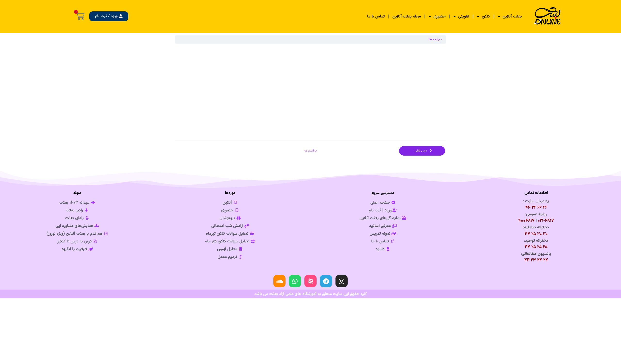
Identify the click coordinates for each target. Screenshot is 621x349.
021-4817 (546, 221)
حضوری (439, 16)
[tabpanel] (310, 92)
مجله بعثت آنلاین (406, 16)
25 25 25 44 (536, 247)
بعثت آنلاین (512, 16)
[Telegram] (326, 281)
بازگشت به (310, 151)
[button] (108, 16)
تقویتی (463, 16)
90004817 (526, 221)
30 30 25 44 (536, 234)
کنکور (486, 16)
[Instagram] (341, 281)
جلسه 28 (434, 39)
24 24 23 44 (536, 260)
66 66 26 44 (536, 208)
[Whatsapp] (295, 281)
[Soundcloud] (279, 281)
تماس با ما (376, 16)
